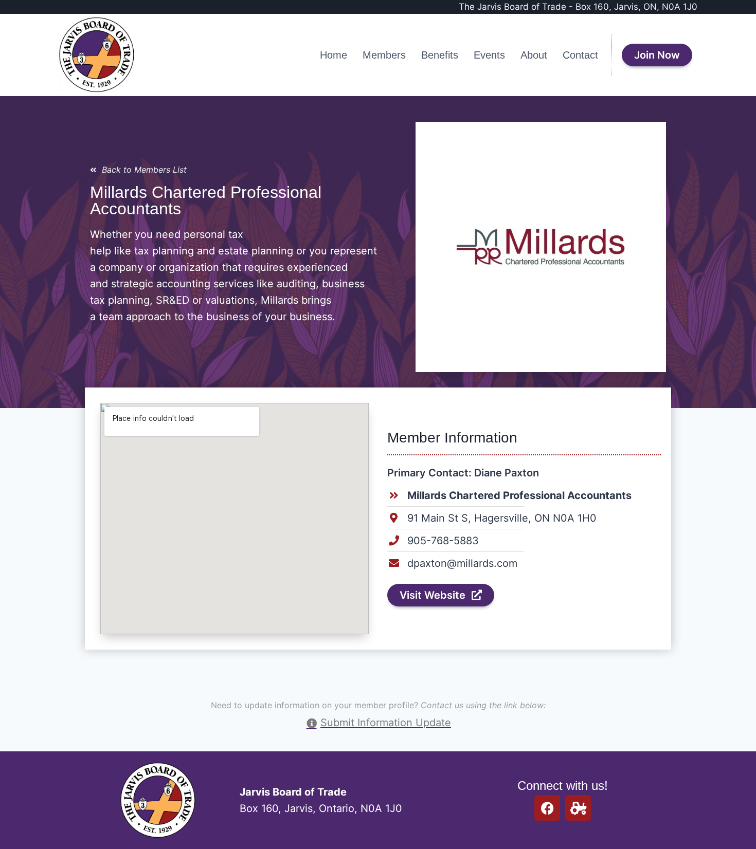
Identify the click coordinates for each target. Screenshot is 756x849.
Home (333, 55)
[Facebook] (547, 808)
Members (384, 55)
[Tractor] (578, 808)
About (533, 55)
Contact (580, 55)
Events (489, 55)
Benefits (439, 55)
